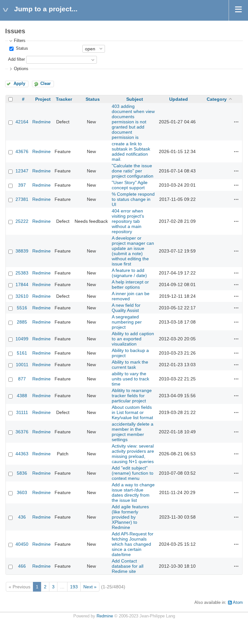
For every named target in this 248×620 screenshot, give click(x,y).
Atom (238, 602)
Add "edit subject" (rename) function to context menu (132, 473)
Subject (134, 99)
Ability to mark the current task (130, 364)
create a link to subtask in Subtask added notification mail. (131, 151)
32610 (22, 296)
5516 (22, 307)
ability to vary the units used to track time (130, 379)
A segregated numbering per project (127, 322)
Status (21, 48)
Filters (20, 40)
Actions (236, 121)
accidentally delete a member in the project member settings (132, 431)
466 (22, 566)
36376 (22, 431)
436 (22, 517)
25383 (22, 272)
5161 (22, 353)
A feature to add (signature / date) (129, 273)
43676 (22, 151)
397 (22, 185)
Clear (45, 83)
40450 (22, 544)
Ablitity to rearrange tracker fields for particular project (132, 395)
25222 (22, 221)
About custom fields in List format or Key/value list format (132, 412)
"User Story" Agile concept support (130, 185)
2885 (22, 322)
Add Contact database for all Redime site (127, 566)
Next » (90, 586)
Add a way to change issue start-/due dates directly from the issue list (133, 492)
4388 (22, 395)
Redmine (41, 121)
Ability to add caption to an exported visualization (133, 338)
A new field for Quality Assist (126, 308)
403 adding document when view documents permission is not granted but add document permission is (133, 122)
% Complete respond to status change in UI (133, 199)
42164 (22, 121)
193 (74, 586)
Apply (19, 83)
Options (21, 69)
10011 (22, 364)
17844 (22, 284)
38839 (22, 250)
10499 (22, 338)
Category (217, 99)
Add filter (16, 59)
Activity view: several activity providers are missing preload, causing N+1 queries (133, 453)
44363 (22, 453)
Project (43, 99)
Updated (178, 99)
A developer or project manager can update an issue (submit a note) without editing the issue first (133, 250)
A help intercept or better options (130, 284)
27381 (22, 199)
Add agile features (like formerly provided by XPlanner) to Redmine (130, 517)
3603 (22, 492)
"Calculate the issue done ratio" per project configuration (132, 171)
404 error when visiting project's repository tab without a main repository (128, 221)
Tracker (64, 99)
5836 (22, 473)
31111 (22, 412)
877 (22, 378)
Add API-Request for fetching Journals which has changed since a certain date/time (132, 544)
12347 (22, 170)
